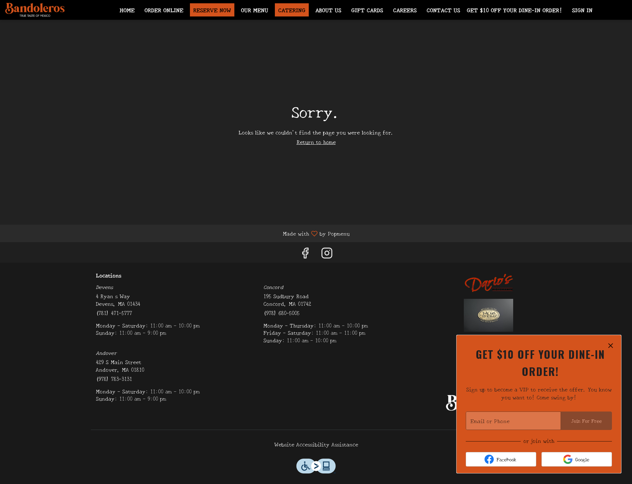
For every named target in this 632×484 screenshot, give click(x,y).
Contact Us (443, 10)
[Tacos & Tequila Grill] (488, 314)
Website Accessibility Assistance (316, 444)
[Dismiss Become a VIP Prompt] (611, 346)
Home (127, 10)
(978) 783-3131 (114, 379)
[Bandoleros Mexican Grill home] (35, 10)
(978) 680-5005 (281, 313)
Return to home (316, 142)
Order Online (164, 10)
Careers (405, 10)
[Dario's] (488, 281)
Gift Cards (367, 10)
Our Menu (254, 10)
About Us (328, 10)
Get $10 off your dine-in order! (514, 10)
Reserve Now (212, 10)
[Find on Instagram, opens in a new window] (327, 253)
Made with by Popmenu (177, 233)
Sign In (582, 10)
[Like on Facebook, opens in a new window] (305, 253)
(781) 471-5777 (114, 313)
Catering (291, 10)
